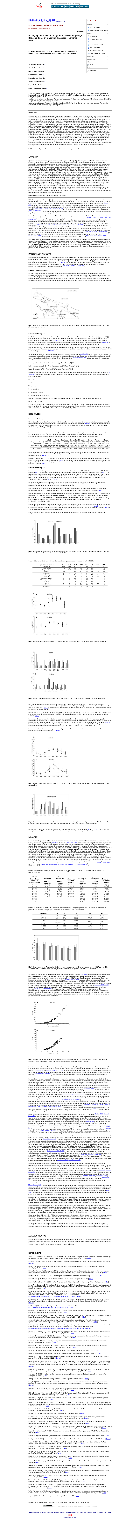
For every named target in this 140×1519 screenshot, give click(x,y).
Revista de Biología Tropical (41, 20)
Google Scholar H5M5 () (99, 30)
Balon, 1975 (40, 224)
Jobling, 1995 (83, 1154)
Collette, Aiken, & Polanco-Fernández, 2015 (95, 231)
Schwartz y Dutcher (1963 (101, 984)
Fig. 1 (63, 262)
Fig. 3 (48, 479)
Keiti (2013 (84, 974)
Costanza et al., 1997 (57, 208)
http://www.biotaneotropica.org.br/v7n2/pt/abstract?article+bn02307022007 (51, 1296)
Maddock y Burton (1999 (79, 357)
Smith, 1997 (55, 842)
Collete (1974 (95, 1108)
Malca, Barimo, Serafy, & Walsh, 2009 (96, 235)
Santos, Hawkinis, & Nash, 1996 (55, 1151)
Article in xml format (96, 39)
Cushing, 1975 (99, 1113)
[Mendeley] (88, 65)
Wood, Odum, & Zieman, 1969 (43, 208)
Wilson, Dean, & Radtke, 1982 (91, 1104)
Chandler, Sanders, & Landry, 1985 (60, 224)
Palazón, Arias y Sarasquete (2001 (43, 988)
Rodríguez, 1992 (57, 340)
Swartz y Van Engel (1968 (72, 979)
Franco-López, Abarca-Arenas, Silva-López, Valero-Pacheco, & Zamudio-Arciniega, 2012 (64, 864)
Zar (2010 (50, 350)
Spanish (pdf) (94, 36)
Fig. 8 (88, 829)
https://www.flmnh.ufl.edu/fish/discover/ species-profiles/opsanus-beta (50, 1307)
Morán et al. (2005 (72, 842)
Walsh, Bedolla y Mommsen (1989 (55, 1070)
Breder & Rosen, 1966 (89, 1175)
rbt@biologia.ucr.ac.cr (70, 1517)
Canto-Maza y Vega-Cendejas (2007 (70, 1099)
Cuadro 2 (101, 490)
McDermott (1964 (39, 1070)
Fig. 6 (46, 708)
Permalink (93, 70)
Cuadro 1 (88, 423)
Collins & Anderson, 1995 (49, 1139)
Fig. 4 (96, 506)
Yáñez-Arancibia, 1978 (35, 210)
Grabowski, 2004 (56, 1106)
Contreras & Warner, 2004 (103, 862)
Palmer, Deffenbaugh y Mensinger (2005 (73, 1094)
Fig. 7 (37, 716)
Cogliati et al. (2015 (89, 1088)
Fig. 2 (36, 472)
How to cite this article (97, 45)
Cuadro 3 (107, 722)
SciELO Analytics (95, 27)
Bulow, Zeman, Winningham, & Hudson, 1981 (68, 1160)
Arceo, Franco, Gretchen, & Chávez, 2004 (73, 265)
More (91, 65)
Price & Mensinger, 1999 (44, 1106)
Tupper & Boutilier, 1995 (76, 224)
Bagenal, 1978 (105, 342)
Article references (95, 42)
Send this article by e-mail (98, 53)
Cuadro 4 (57, 730)
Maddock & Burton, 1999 (94, 1154)
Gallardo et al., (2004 (101, 1175)
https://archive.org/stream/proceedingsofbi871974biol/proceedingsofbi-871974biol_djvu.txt (56, 1328)
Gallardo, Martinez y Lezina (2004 (49, 1130)
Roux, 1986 (47, 224)
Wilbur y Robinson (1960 (34, 1184)
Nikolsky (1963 (84, 354)
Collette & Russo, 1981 (93, 217)
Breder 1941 (102, 1170)
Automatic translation (96, 50)
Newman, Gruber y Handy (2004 (42, 1073)
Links (89, 1258)
